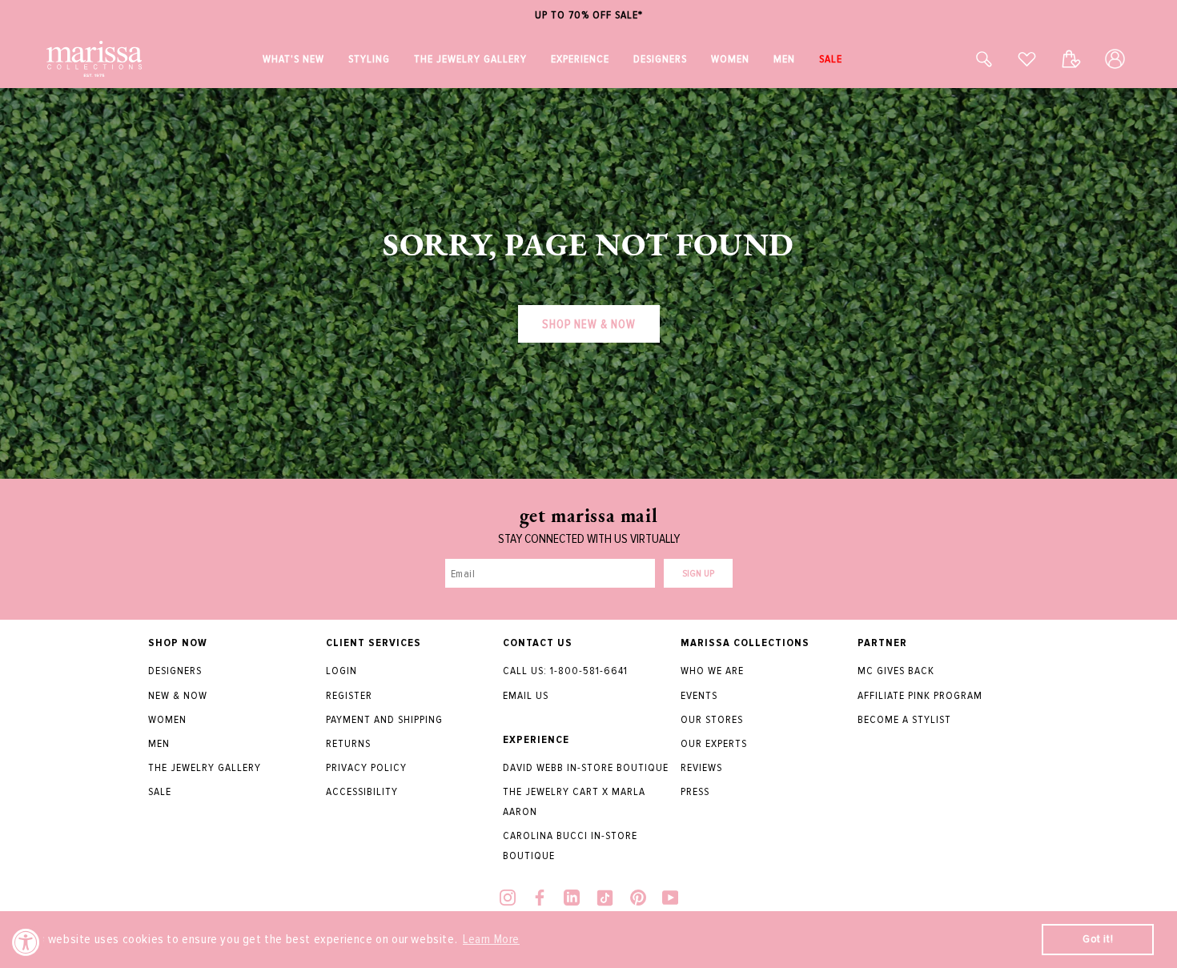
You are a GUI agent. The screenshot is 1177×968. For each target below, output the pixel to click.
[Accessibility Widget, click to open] (26, 942)
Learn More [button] (491, 939)
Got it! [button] (1098, 939)
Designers (175, 670)
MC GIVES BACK (896, 670)
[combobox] (966, 58)
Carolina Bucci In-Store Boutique (570, 845)
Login (341, 670)
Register (349, 695)
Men (159, 743)
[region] (588, 15)
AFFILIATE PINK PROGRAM (920, 695)
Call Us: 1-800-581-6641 (565, 670)
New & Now (177, 695)
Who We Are (712, 670)
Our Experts (714, 743)
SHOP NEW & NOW (589, 324)
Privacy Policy (366, 767)
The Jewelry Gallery (204, 767)
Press (695, 791)
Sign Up (698, 574)
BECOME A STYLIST (904, 719)
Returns (348, 743)
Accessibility (362, 791)
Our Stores (712, 719)
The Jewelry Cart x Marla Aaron (574, 801)
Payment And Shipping (384, 719)
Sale (159, 791)
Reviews (701, 767)
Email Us (525, 695)
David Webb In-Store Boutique (586, 767)
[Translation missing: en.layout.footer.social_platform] (508, 899)
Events (699, 695)
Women (167, 719)
